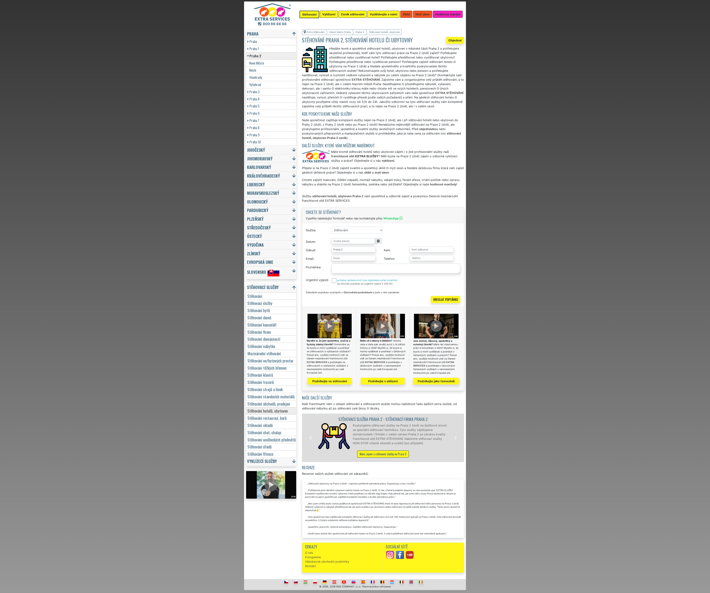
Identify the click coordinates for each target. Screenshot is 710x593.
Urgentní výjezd (317, 280)
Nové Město (256, 63)
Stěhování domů (259, 317)
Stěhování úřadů (259, 447)
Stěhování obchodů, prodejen (268, 404)
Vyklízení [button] (328, 14)
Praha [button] (252, 34)
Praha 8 (254, 127)
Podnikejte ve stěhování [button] (329, 381)
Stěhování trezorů (260, 382)
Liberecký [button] (256, 184)
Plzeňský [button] (255, 219)
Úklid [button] (406, 14)
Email (309, 259)
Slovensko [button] (256, 272)
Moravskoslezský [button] (263, 193)
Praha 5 (254, 106)
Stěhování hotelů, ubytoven (267, 411)
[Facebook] (399, 555)
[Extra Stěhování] (272, 12)
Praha (253, 41)
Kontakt (310, 566)
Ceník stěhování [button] (352, 14)
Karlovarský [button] (259, 167)
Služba (310, 230)
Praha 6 (254, 113)
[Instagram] (390, 555)
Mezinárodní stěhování (264, 353)
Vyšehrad (255, 84)
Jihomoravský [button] (260, 158)
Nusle (252, 70)
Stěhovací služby (259, 303)
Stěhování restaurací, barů (267, 418)
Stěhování (254, 296)
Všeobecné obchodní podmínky (327, 561)
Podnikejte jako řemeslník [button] (436, 381)
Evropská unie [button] (260, 262)
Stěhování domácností (263, 339)
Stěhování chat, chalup (264, 432)
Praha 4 (254, 99)
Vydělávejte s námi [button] (383, 14)
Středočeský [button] (259, 227)
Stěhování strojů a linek (265, 389)
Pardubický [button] (257, 210)
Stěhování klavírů (260, 375)
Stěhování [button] (309, 14)
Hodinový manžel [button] (447, 14)
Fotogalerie (313, 557)
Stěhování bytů (258, 310)
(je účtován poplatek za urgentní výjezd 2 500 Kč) (365, 283)
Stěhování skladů (260, 425)
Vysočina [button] (255, 245)
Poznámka (313, 267)
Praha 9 (254, 134)
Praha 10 (255, 142)
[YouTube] (409, 555)
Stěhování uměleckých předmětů (271, 439)
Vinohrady (255, 77)
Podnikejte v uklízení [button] (383, 381)
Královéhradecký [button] (263, 176)
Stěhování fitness (260, 454)
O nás (309, 553)
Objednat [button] (455, 40)
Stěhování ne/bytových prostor (270, 360)
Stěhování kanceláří (261, 325)
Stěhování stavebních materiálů (271, 396)
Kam (387, 250)
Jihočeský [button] (256, 150)
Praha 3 (254, 91)
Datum (310, 241)
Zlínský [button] (253, 253)
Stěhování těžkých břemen (267, 368)
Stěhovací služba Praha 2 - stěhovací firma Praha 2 (383, 419)
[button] (310, 438)
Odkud (310, 250)
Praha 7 (254, 120)
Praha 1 (254, 48)
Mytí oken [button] (422, 14)
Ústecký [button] (254, 236)
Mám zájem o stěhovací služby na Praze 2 (383, 454)
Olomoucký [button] (257, 202)
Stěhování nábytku (261, 346)
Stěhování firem (259, 332)
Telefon (389, 259)
